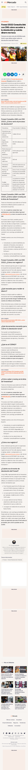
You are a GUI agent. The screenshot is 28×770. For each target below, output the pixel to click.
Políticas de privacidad (20, 738)
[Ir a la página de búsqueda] (25, 2)
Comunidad (17, 725)
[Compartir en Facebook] (8, 74)
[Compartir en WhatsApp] (5, 74)
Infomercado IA (7, 735)
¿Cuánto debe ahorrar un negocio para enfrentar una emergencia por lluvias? (7, 706)
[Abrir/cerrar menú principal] (2, 2)
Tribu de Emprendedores (18, 735)
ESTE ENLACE (6, 214)
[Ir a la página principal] (10, 2)
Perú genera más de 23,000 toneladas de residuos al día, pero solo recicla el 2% (20, 706)
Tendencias (23, 722)
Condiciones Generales (8, 738)
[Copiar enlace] (23, 74)
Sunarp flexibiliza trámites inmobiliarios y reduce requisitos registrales (20, 676)
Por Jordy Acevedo (5, 43)
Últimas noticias (10, 719)
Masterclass (11, 736)
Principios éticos (14, 739)
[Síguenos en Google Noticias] (19, 74)
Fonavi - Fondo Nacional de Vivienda (12, 559)
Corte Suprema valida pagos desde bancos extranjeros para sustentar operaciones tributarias (7, 691)
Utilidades (5, 21)
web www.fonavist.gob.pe (12, 274)
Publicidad (17, 736)
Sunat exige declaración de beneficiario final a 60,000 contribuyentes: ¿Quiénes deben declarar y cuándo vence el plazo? (20, 691)
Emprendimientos (7, 722)
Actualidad (19, 719)
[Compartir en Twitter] (16, 74)
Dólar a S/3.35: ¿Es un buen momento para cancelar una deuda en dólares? (7, 676)
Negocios (15, 722)
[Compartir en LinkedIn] (12, 74)
